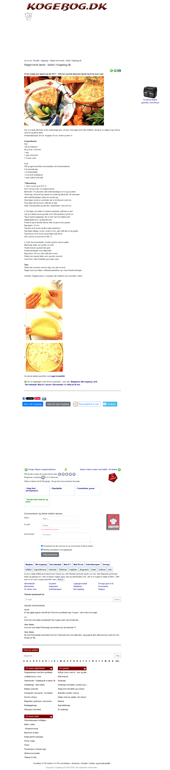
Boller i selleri (29, 724)
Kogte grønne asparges (33, 736)
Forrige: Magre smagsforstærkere (42, 469)
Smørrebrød (103, 586)
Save (38, 398)
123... (117, 661)
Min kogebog (79, 589)
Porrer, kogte (29, 740)
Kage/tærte (53, 586)
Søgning (44, 60)
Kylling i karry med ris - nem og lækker (73, 672)
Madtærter (78, 586)
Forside (36, 60)
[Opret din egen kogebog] (113, 522)
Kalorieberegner (55, 589)
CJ (25, 617)
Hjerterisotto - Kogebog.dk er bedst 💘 (39, 680)
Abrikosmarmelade (32, 753)
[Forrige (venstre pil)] (111, 70)
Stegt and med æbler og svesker (71, 688)
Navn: (27, 517)
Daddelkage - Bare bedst (34, 684)
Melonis (61, 701)
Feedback (111, 404)
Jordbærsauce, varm (32, 676)
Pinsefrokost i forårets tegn (35, 749)
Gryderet (52, 583)
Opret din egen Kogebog (58, 404)
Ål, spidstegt (63, 709)
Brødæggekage (30, 705)
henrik (26, 609)
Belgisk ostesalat (31, 688)
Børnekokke (29, 586)
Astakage (62, 680)
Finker (26, 745)
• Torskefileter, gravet (85, 488)
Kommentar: (29, 534)
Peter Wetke (29, 624)
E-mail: (27, 524)
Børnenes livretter (31, 732)
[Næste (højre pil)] (115, 70)
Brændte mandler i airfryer (68, 693)
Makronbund (63, 676)
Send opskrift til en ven (89, 404)
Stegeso (101, 589)
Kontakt (84, 763)
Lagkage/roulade (80, 583)
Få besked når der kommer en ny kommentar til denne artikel (68, 546)
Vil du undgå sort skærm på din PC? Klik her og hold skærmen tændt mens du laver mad (63, 73)
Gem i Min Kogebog (33, 404)
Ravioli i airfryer (30, 697)
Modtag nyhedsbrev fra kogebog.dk (57, 549)
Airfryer (60, 579)
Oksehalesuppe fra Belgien (35, 720)
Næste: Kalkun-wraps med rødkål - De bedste (99, 469)
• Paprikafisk (56, 488)
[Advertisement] (72, 39)
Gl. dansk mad (30, 589)
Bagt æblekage (64, 705)
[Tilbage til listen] (65, 469)
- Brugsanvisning (31, 728)
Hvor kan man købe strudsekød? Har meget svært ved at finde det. (51, 620)
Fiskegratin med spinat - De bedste (38, 693)
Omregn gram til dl (105, 583)
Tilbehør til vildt (30, 757)
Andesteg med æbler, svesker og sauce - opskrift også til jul (73, 684)
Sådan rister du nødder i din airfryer (72, 697)
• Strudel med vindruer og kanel (37, 500)
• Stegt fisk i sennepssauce (32, 489)
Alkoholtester (29, 583)
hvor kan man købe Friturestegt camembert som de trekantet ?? (50, 627)
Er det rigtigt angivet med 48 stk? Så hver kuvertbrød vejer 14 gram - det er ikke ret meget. (60, 612)
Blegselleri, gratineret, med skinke (38, 701)
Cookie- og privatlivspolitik (99, 763)
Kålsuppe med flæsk (32, 709)
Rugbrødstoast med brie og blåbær (38, 672)
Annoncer (76, 763)
